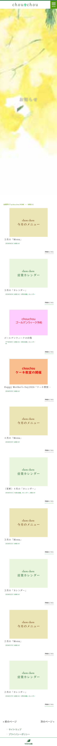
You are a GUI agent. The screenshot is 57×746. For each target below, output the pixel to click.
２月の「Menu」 (13, 641)
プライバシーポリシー (19, 734)
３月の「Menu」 (13, 539)
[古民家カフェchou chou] (25, 4)
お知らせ (16, 243)
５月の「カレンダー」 (15, 290)
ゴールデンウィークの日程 (18, 337)
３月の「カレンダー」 (15, 590)
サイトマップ (15, 729)
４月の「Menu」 (13, 437)
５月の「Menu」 (13, 239)
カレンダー (31, 294)
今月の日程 (24, 294)
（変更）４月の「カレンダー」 (20, 488)
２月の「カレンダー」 (15, 692)
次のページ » (47, 721)
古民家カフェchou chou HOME (13, 204)
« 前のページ (10, 721)
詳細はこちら (49, 252)
